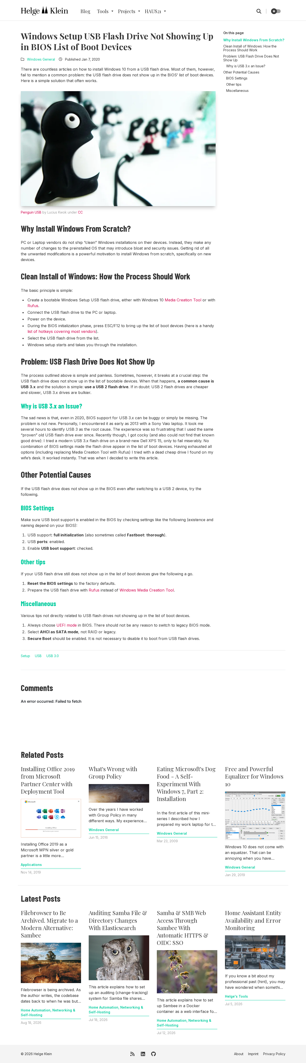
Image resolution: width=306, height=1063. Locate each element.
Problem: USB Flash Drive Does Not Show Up (251, 58)
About (238, 1054)
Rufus (32, 305)
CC (80, 212)
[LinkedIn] (143, 1054)
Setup (25, 656)
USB (38, 656)
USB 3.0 (52, 656)
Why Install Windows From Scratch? (253, 40)
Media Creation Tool (183, 300)
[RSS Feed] (132, 1054)
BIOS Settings (236, 78)
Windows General (41, 59)
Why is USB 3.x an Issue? (245, 66)
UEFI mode (66, 625)
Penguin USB (31, 212)
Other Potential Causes (241, 72)
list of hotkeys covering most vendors (61, 331)
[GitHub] (153, 1054)
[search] (261, 11)
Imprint (253, 1054)
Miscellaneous (237, 91)
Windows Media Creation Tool (147, 590)
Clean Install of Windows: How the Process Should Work (250, 48)
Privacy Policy (274, 1054)
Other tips (233, 84)
